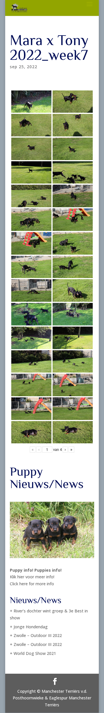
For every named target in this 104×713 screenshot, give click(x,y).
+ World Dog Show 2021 (33, 653)
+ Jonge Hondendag (29, 626)
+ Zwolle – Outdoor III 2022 (36, 635)
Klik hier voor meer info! (32, 576)
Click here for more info (32, 583)
